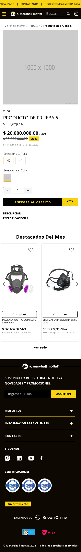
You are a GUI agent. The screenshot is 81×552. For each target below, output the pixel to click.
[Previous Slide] (4, 284)
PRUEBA (34, 25)
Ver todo (40, 347)
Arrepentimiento (17, 504)
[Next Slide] (77, 284)
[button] (9, 160)
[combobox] (58, 14)
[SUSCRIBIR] (63, 394)
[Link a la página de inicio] (16, 26)
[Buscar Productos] (69, 14)
